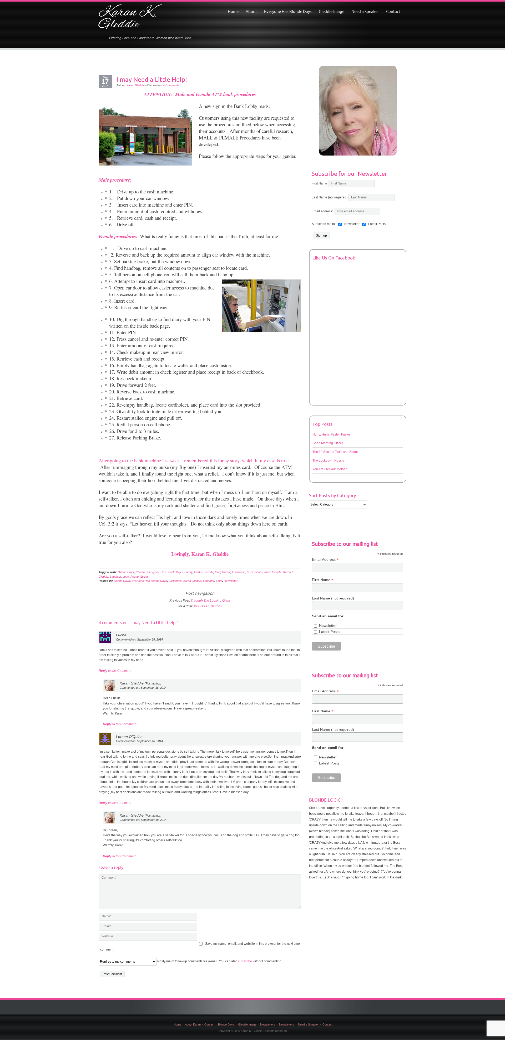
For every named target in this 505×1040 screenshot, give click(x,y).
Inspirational (254, 572)
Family (188, 572)
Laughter (115, 576)
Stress (144, 576)
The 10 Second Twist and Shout (335, 452)
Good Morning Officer (327, 443)
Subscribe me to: (324, 224)
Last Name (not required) (329, 197)
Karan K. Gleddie (127, 18)
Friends (208, 572)
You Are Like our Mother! (329, 469)
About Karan (193, 1024)
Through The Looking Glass (210, 600)
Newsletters (267, 1024)
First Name (319, 183)
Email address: (323, 211)
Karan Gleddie (136, 85)
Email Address (325, 559)
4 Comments (171, 85)
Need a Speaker (365, 11)
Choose (141, 572)
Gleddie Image (331, 11)
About (251, 11)
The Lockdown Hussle (328, 460)
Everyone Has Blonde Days (288, 11)
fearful (198, 572)
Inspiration (238, 572)
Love (126, 576)
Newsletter (231, 580)
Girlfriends (175, 580)
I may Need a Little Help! (152, 79)
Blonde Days (126, 572)
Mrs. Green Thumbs (208, 606)
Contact (393, 11)
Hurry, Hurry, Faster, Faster (331, 434)
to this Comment (115, 671)
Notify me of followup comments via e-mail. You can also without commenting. (219, 961)
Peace (134, 576)
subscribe (245, 961)
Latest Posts (329, 631)
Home (233, 11)
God (217, 572)
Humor (226, 572)
